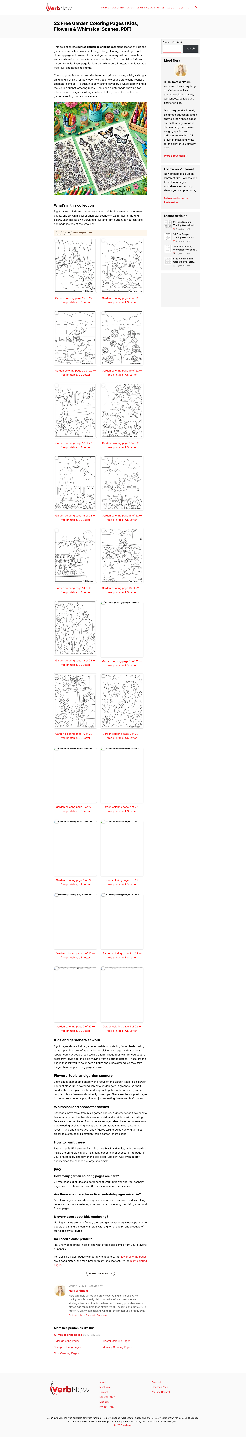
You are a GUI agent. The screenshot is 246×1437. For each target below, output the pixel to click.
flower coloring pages (133, 1256)
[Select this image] (56, 240)
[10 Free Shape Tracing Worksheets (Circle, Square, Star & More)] (168, 236)
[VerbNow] (69, 7)
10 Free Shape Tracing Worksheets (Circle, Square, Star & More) (184, 236)
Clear (67, 233)
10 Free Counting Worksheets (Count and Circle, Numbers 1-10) (184, 248)
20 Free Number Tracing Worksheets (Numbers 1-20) (184, 224)
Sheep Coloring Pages (67, 1347)
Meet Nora (105, 1387)
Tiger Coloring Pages (66, 1340)
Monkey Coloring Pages (116, 1347)
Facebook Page (159, 1387)
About (102, 1382)
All (59, 233)
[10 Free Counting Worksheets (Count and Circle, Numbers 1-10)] (168, 249)
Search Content (172, 42)
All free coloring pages (68, 1334)
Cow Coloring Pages (66, 1353)
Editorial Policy (107, 1397)
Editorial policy (76, 1315)
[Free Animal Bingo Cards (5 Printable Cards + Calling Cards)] (168, 261)
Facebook (102, 1315)
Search (190, 48)
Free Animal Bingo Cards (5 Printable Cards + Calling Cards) (183, 260)
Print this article (100, 1273)
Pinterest (90, 1315)
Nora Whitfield (78, 1290)
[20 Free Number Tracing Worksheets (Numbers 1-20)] (168, 224)
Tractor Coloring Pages (116, 1340)
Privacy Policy (106, 1406)
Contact (103, 1392)
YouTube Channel (160, 1392)
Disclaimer (104, 1402)
